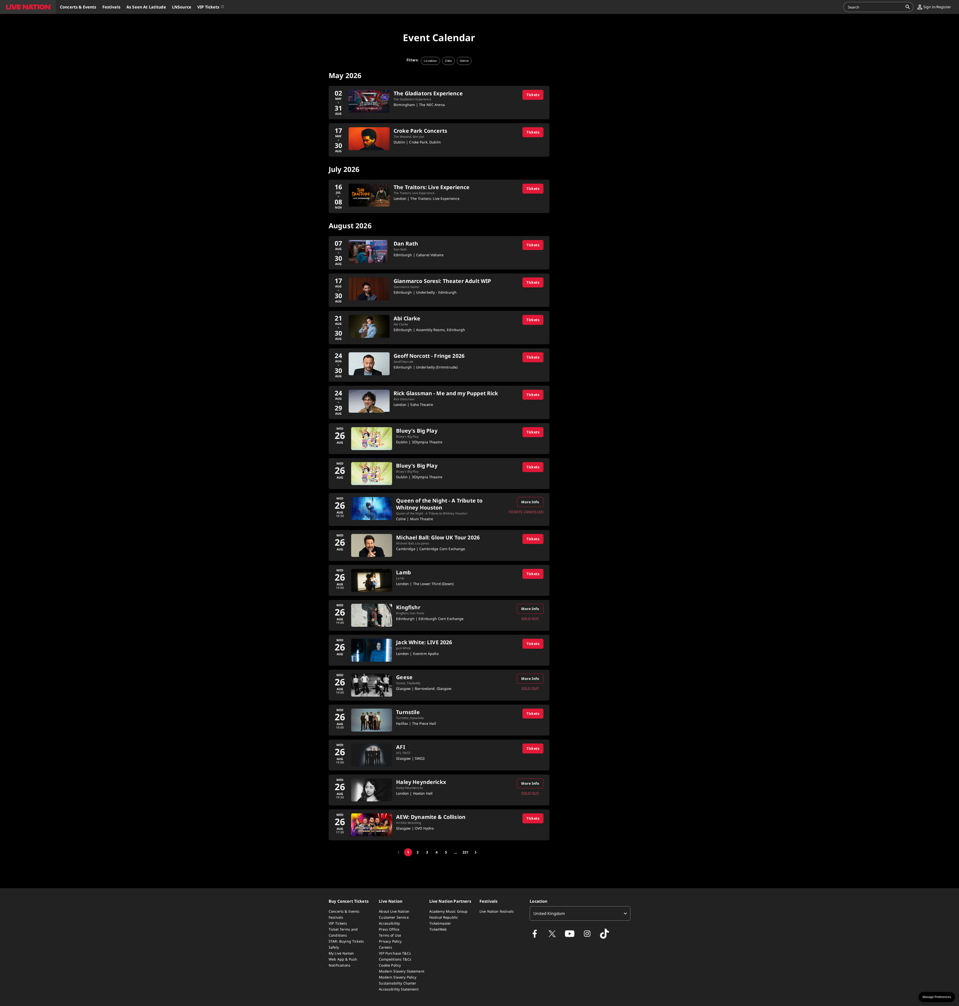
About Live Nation (394, 911)
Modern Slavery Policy (397, 977)
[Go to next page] (476, 852)
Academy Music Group (448, 911)
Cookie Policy (390, 965)
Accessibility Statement (398, 989)
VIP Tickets (338, 923)
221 (466, 852)
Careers (385, 947)
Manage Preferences (937, 997)
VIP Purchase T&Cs (395, 953)
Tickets (532, 94)
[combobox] (875, 6)
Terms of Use (390, 935)
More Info (530, 502)
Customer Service (394, 917)
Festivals (336, 917)
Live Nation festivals (497, 911)
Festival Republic (443, 917)
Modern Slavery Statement (401, 971)
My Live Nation (341, 953)
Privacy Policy (390, 941)
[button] (28, 7)
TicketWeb (438, 929)
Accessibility (389, 923)
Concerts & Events (344, 911)
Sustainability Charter (397, 983)
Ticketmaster (440, 923)
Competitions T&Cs (395, 959)
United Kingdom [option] (549, 913)
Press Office (389, 929)
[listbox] (580, 913)
